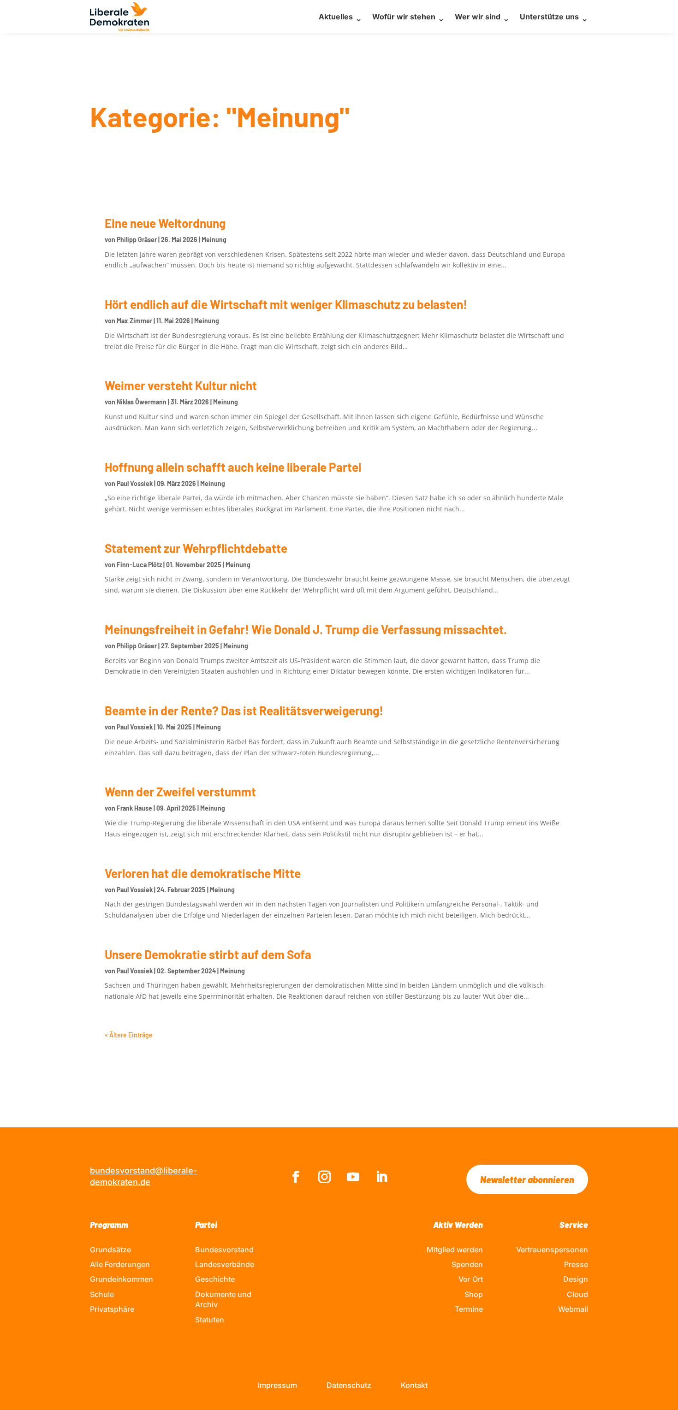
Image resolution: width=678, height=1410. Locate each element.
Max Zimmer (134, 321)
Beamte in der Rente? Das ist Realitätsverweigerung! (244, 710)
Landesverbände (224, 1264)
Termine (469, 1309)
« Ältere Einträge (129, 1035)
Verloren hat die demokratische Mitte (203, 873)
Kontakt (414, 1385)
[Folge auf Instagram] (324, 1177)
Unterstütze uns (549, 16)
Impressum (277, 1385)
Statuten (209, 1319)
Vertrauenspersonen (552, 1249)
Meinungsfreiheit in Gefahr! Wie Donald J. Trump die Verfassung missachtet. (306, 629)
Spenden (467, 1264)
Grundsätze (110, 1249)
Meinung (214, 239)
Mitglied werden (455, 1249)
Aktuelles (336, 16)
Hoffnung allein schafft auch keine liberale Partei (233, 467)
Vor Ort (470, 1279)
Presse (576, 1264)
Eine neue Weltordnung (165, 223)
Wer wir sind (477, 16)
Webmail (573, 1309)
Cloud (577, 1294)
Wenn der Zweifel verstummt (180, 791)
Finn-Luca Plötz (139, 565)
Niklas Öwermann (142, 402)
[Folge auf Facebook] (296, 1177)
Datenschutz (349, 1385)
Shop (473, 1294)
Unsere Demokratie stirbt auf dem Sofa (208, 954)
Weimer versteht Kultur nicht (181, 385)
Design (575, 1279)
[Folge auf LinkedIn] (381, 1177)
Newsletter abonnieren (527, 1179)
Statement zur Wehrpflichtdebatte (196, 548)
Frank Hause (134, 808)
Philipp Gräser (137, 239)
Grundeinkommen (121, 1279)
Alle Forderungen (120, 1264)
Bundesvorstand (224, 1249)
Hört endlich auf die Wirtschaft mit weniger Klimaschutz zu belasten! (286, 304)
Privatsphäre (112, 1309)
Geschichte (215, 1279)
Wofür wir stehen (403, 16)
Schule (102, 1294)
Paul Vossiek (135, 483)
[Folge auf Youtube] (353, 1177)
